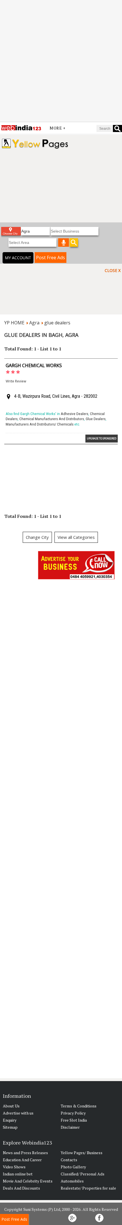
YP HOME (14, 323)
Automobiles (72, 1181)
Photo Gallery (73, 1166)
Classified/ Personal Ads (82, 1174)
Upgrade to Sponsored (101, 438)
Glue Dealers (96, 419)
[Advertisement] (61, 61)
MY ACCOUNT (18, 257)
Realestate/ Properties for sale (88, 1188)
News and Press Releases (25, 1152)
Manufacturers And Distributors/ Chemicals (39, 424)
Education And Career (22, 1159)
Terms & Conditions (78, 1106)
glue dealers (57, 323)
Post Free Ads (50, 257)
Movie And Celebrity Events (27, 1181)
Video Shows (14, 1166)
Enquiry (9, 1120)
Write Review (16, 381)
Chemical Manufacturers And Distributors (51, 419)
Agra (34, 323)
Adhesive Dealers (74, 414)
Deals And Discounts (21, 1188)
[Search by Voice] (63, 242)
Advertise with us (18, 1113)
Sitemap (10, 1127)
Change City (37, 537)
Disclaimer (70, 1127)
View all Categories (76, 537)
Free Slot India (74, 1120)
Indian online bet (18, 1174)
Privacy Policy (73, 1113)
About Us (11, 1106)
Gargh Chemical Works (34, 365)
